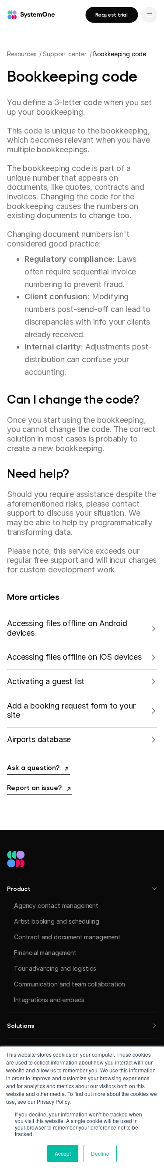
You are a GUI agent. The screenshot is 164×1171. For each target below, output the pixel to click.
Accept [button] (63, 1153)
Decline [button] (100, 1153)
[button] (82, 888)
